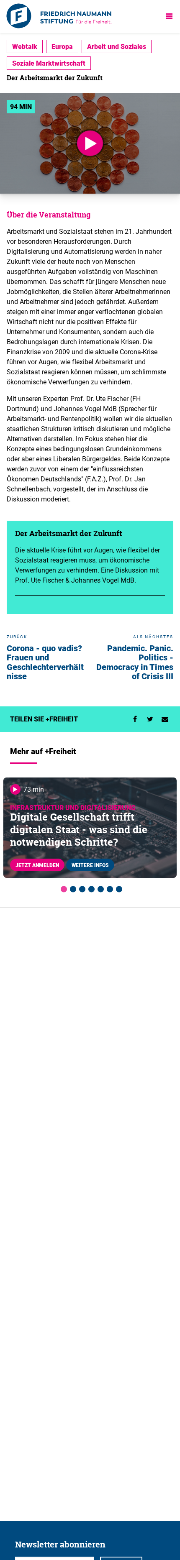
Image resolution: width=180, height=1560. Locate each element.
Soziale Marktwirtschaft (48, 63)
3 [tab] (81, 888)
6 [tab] (108, 888)
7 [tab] (117, 888)
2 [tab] (71, 888)
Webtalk (24, 46)
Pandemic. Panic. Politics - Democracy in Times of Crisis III (134, 662)
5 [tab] (99, 888)
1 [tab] (62, 888)
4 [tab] (90, 888)
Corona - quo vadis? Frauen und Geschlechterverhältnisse (45, 662)
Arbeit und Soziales (116, 46)
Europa (62, 46)
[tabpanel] (90, 827)
